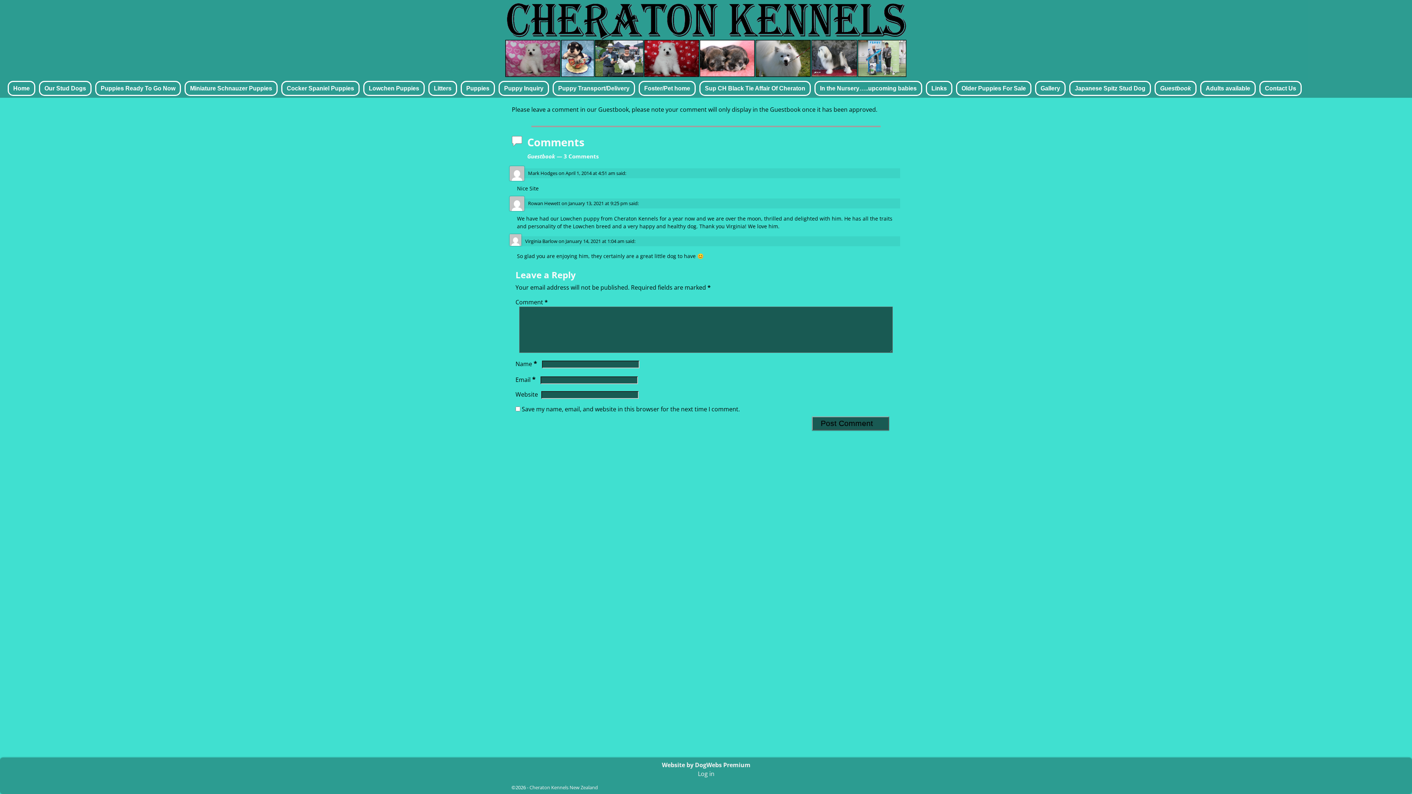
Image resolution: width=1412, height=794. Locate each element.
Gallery (1050, 88)
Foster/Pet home (667, 88)
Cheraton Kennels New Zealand (564, 787)
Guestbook (1175, 88)
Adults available (1228, 88)
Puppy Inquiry (523, 88)
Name (526, 364)
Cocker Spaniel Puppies (320, 88)
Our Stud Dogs (65, 88)
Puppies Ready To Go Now (138, 88)
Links (939, 88)
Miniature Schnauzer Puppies (231, 88)
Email (526, 380)
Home (21, 88)
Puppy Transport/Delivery (594, 88)
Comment (532, 302)
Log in (706, 774)
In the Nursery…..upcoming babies (868, 88)
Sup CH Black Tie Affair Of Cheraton (755, 88)
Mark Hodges (542, 173)
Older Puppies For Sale (994, 88)
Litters (443, 88)
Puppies (477, 88)
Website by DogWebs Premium (706, 765)
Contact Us (1280, 88)
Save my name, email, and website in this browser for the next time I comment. (631, 409)
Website (527, 394)
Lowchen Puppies (394, 88)
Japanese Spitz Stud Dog (1110, 88)
